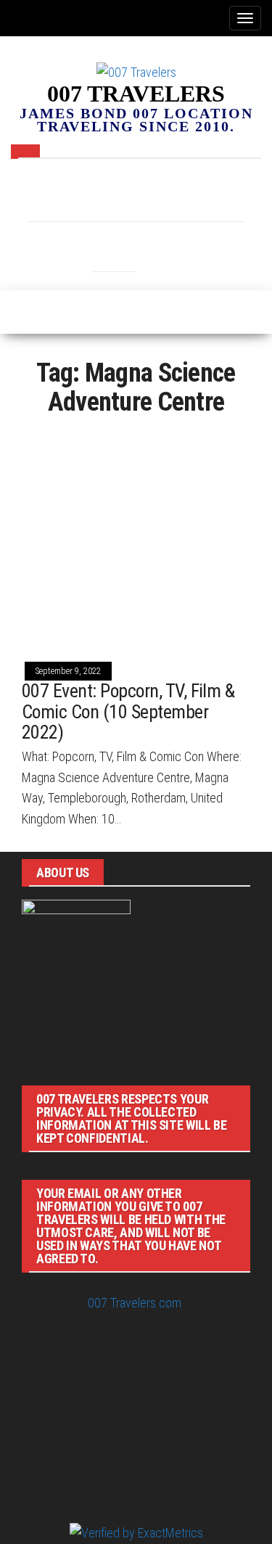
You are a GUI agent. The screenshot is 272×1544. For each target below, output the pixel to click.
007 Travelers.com (134, 1302)
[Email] (136, 193)
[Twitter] (114, 243)
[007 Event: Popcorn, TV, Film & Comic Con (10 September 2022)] (136, 536)
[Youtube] (158, 243)
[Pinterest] (180, 193)
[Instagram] (93, 193)
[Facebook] (49, 193)
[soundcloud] (223, 193)
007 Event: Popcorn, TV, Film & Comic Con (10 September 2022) (128, 711)
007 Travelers (136, 94)
